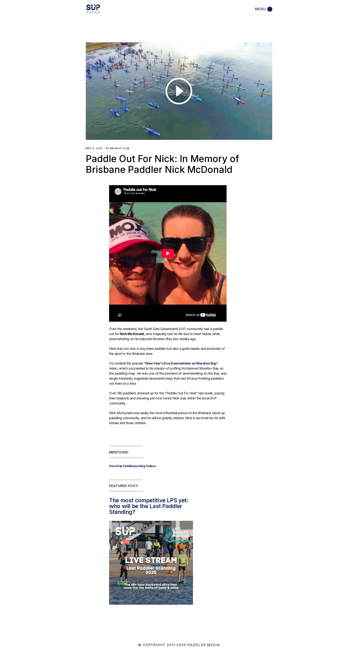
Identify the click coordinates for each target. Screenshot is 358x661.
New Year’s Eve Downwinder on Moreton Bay (181, 363)
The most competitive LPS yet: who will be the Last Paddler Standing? (148, 506)
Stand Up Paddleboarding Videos (132, 466)
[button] (179, 91)
